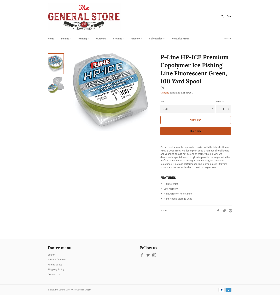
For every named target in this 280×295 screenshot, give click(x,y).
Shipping (164, 92)
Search (51, 254)
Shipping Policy (56, 269)
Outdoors (101, 38)
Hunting (83, 38)
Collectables (156, 38)
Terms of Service (57, 259)
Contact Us (54, 274)
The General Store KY (64, 290)
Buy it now (195, 131)
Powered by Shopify (82, 290)
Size (162, 101)
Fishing (65, 38)
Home (51, 38)
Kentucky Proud (180, 38)
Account (228, 38)
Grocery (135, 38)
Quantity (220, 101)
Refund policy (55, 264)
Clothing (118, 38)
